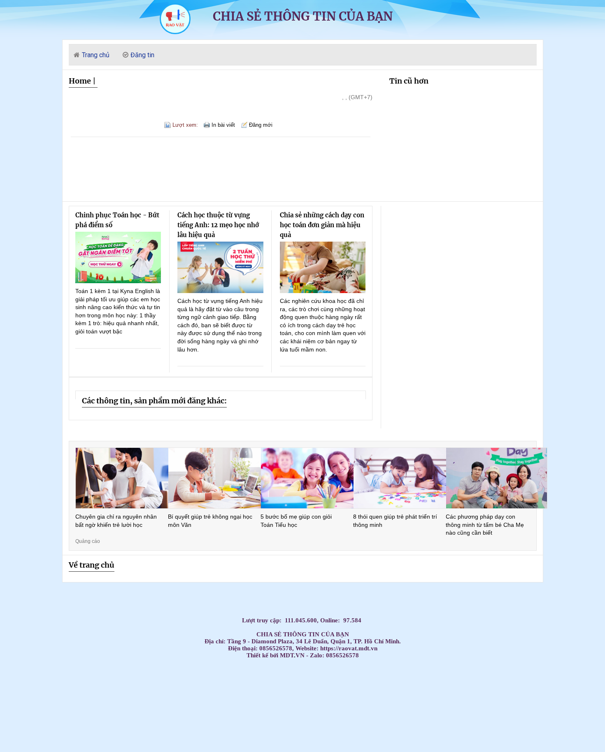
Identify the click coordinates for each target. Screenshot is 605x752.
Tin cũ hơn (408, 81)
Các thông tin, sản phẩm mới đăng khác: (154, 400)
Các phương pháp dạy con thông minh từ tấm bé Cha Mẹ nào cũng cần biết (485, 524)
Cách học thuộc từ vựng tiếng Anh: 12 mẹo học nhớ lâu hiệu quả (218, 225)
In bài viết (223, 125)
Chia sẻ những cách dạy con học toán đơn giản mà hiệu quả (322, 225)
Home (80, 81)
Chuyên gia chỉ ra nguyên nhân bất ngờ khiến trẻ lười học (116, 520)
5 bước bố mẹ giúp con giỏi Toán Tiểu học (296, 520)
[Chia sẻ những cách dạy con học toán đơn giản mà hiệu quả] (323, 267)
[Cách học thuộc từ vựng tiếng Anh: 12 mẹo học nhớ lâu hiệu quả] (220, 267)
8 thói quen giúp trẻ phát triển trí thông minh (395, 520)
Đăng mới (260, 125)
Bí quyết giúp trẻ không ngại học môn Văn (210, 520)
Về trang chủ (91, 565)
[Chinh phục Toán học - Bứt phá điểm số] (118, 257)
